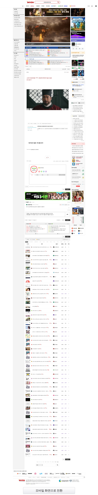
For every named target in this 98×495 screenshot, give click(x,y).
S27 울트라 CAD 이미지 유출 (38, 403)
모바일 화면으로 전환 (49, 490)
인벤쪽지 (39, 171)
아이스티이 (56, 289)
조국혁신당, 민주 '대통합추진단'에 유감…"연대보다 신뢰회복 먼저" (45, 323)
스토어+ (83, 52)
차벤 (15, 58)
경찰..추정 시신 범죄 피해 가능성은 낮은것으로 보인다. (43, 285)
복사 (30, 66)
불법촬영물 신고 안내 (56, 477)
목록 (65, 72)
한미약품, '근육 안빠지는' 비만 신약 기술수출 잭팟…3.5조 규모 (44, 416)
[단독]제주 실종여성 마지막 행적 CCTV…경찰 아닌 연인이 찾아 (44, 276)
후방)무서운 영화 (36, 399)
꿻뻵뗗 (56, 429)
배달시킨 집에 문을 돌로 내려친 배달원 (40, 255)
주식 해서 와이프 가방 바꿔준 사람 (39, 268)
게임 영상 (15, 65)
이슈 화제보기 (67, 47)
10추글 (34, 239)
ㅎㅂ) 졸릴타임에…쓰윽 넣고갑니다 (39, 327)
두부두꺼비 (56, 378)
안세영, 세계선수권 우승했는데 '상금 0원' (40, 378)
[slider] (48, 41)
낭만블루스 (56, 251)
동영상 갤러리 (16, 19)
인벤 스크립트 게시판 (17, 24)
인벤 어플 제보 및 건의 (17, 22)
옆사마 (56, 323)
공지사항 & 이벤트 (17, 17)
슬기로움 (56, 285)
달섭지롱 (56, 293)
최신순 (33, 202)
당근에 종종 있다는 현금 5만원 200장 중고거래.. (42, 386)
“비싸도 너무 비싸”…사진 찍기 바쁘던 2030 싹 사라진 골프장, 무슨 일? (45, 433)
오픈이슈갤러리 (68, 66)
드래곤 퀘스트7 (16, 75)
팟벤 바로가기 (16, 55)
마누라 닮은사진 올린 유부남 (38, 297)
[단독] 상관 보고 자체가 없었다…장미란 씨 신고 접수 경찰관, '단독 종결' (46, 412)
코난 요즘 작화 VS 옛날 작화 (38, 446)
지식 (54, 241)
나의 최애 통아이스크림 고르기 (39, 251)
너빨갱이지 (56, 310)
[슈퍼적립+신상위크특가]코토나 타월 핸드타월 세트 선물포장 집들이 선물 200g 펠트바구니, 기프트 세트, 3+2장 (78, 153)
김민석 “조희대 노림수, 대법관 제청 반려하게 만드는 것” (43, 454)
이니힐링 (41, 171)
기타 (68, 241)
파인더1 (56, 306)
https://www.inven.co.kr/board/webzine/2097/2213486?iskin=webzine (38, 186)
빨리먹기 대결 (36, 348)
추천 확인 (66, 161)
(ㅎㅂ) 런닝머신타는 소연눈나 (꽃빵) (40, 382)
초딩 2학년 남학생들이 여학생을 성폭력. (40, 450)
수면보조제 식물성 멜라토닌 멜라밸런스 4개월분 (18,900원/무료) (78, 145)
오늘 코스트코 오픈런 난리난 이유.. (39, 365)
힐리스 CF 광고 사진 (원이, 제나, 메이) (40, 289)
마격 (46, 171)
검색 (57, 465)
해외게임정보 (16, 63)
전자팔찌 (56, 340)
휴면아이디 (56, 268)
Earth (55, 391)
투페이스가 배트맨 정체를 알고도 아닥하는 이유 (42, 302)
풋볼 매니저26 (16, 77)
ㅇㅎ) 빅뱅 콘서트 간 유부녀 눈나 (39, 331)
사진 (57, 241)
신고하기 (59, 161)
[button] (35, 233)
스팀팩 (56, 331)
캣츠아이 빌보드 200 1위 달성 (39, 314)
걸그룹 (15, 60)
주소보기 (27, 66)
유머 (40, 241)
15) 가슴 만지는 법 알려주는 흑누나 (39, 293)
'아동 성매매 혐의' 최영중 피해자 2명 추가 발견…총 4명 (43, 437)
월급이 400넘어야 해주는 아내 (39, 408)
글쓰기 (68, 236)
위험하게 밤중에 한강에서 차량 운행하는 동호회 (42, 429)
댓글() (67, 72)
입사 (55, 276)
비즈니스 (34, 477)
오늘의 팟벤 (16, 45)
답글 (68, 207)
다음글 (30, 220)
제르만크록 (56, 374)
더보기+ (46, 223)
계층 (61, 241)
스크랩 (56, 161)
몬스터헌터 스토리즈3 (17, 72)
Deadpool (56, 327)
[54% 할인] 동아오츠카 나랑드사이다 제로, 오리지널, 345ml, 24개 (78, 147)
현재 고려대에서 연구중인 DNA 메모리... (40, 357)
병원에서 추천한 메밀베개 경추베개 (39, 395)
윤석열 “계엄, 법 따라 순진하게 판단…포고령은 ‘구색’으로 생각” (44, 247)
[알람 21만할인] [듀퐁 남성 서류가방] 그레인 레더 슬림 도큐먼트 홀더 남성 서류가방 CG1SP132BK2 (78, 149)
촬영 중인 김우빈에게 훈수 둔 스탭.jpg (40, 272)
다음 (57, 461)
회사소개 (30, 477)
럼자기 (56, 314)
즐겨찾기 (38, 239)
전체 (26, 241)
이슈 (31, 241)
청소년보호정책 (50, 477)
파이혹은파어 (57, 247)
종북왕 (35, 306)
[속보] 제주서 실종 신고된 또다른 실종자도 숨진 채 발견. (43, 340)
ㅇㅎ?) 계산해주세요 (37, 374)
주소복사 (27, 186)
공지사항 (68, 477)
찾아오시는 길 (63, 477)
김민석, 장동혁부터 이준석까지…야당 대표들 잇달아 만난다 (44, 391)
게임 (51, 241)
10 (55, 461)
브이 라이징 (16, 68)
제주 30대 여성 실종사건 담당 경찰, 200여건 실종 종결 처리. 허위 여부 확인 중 (47, 259)
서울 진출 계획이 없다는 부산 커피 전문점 (41, 361)
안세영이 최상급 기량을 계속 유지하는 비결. (41, 420)
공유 (54, 161)
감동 (64, 241)
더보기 (44, 171)
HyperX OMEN (16, 67)
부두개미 (56, 420)
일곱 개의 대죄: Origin (17, 70)
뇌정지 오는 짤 (36, 310)
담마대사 (28, 69)
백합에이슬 (56, 255)
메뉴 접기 (62, 174)
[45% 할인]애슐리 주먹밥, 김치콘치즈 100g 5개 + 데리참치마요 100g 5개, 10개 (78, 151)
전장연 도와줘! (36, 344)
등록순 (30, 202)
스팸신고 (63, 161)
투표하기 (77, 186)
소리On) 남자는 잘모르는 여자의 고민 (40, 319)
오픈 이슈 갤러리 (17, 42)
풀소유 (56, 319)
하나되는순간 (57, 272)
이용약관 (38, 477)
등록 (67, 214)
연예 (36, 241)
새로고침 (68, 202)
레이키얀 (56, 259)
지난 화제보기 (61, 47)
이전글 (34, 220)
